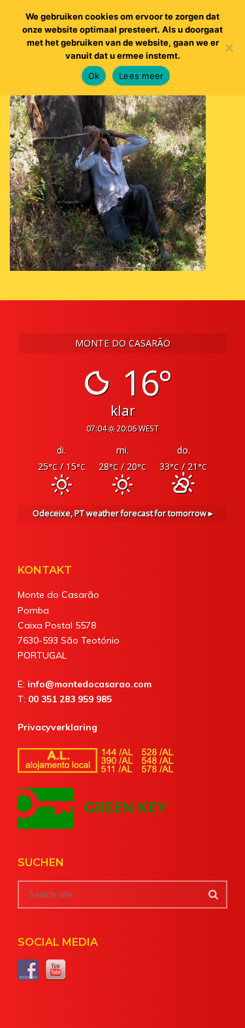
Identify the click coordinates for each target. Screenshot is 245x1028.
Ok (94, 75)
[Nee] (228, 47)
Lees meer (141, 75)
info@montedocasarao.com (89, 684)
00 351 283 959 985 (70, 699)
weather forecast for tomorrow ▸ (123, 513)
